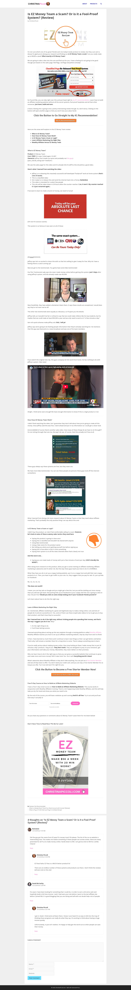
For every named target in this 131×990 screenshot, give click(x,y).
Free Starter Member (94, 660)
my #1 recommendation (81, 100)
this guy (69, 158)
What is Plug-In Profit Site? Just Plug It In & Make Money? (45, 810)
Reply (31, 848)
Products (93, 4)
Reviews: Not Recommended (37, 806)
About (84, 4)
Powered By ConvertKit (54, 707)
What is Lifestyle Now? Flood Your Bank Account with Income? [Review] (49, 808)
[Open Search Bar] (101, 4)
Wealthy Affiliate (95, 632)
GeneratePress (76, 987)
